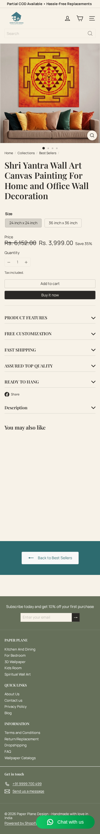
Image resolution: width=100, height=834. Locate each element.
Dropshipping (16, 745)
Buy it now (50, 294)
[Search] (90, 33)
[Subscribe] (76, 617)
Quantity (12, 253)
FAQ (8, 751)
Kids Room (13, 667)
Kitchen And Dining (20, 649)
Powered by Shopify (21, 823)
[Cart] (80, 18)
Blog (8, 712)
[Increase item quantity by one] (26, 262)
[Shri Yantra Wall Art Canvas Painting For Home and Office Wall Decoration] (38, 482)
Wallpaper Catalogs (20, 757)
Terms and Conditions (22, 732)
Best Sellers (47, 153)
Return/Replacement (22, 739)
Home (9, 153)
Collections (26, 153)
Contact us (13, 700)
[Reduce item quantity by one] (9, 262)
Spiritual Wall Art (18, 674)
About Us (12, 694)
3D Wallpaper (15, 661)
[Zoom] (92, 135)
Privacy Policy (16, 706)
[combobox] (50, 33)
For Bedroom (15, 655)
